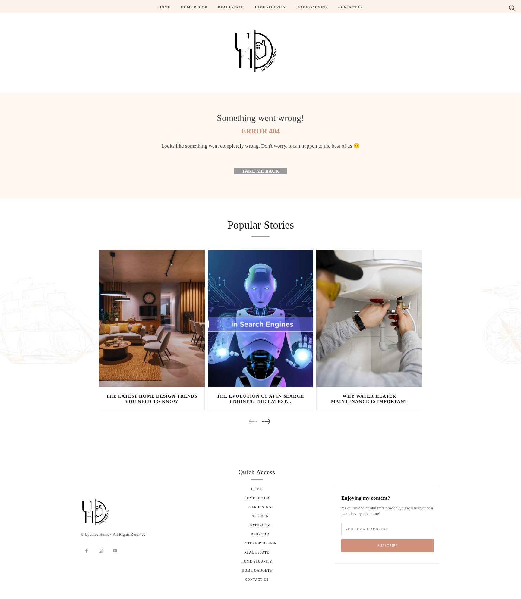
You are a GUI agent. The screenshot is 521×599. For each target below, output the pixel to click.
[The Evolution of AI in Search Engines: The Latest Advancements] (261, 318)
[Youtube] (115, 551)
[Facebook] (86, 551)
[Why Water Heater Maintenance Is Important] (369, 318)
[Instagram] (101, 551)
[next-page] (265, 421)
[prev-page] (253, 421)
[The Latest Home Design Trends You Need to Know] (152, 318)
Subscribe (387, 546)
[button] (511, 7)
